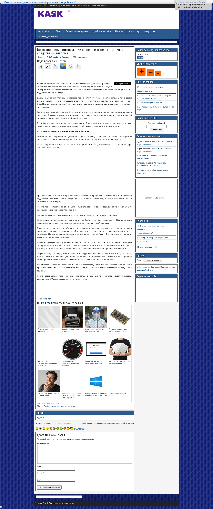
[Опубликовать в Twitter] (78, 68)
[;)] (47, 428)
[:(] (44, 428)
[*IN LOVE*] (64, 428)
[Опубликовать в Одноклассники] (70, 68)
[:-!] (61, 428)
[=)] (37, 428)
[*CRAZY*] (71, 428)
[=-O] (57, 428)
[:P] (51, 428)
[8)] (40, 428)
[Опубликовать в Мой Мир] (63, 68)
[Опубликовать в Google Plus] (48, 68)
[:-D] (54, 428)
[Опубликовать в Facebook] (40, 68)
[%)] (68, 428)
